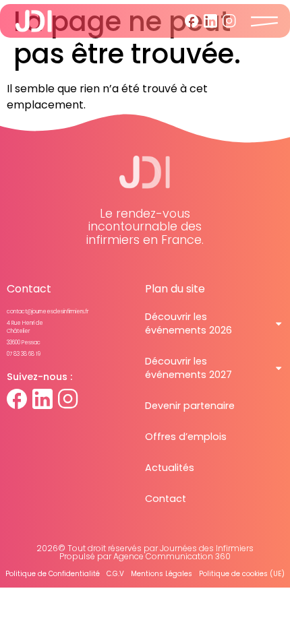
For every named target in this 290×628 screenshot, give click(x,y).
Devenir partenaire (190, 405)
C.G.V (115, 574)
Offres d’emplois (186, 436)
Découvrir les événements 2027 (188, 367)
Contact (165, 498)
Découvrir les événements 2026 (188, 323)
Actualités (169, 467)
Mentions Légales (161, 574)
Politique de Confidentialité (52, 574)
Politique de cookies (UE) (242, 574)
